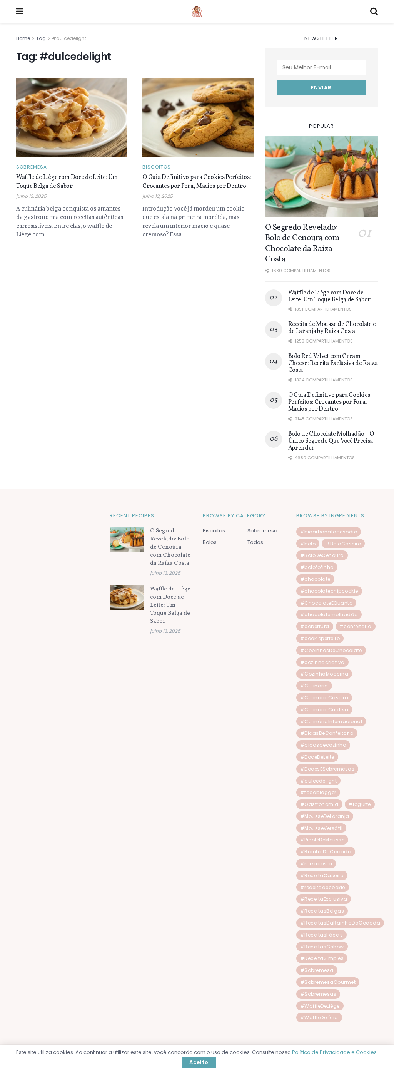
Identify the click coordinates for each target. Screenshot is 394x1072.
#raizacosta (316, 863)
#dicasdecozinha (323, 745)
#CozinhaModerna (324, 674)
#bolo (308, 543)
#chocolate (315, 579)
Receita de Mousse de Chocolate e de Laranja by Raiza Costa (332, 328)
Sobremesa (31, 167)
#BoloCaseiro (343, 543)
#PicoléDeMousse (322, 839)
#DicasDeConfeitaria (327, 733)
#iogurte (360, 804)
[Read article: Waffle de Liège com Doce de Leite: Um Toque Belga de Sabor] (71, 117)
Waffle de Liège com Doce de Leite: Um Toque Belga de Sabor (67, 181)
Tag (41, 38)
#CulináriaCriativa (324, 709)
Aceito (199, 1062)
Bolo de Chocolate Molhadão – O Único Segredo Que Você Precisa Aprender (331, 441)
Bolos (210, 542)
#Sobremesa (317, 970)
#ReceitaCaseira (322, 875)
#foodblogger (318, 792)
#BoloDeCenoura (322, 555)
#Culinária (314, 685)
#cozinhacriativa (322, 662)
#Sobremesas (318, 994)
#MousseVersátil (321, 828)
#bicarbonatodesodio (328, 531)
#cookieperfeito (320, 638)
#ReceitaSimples (322, 958)
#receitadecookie (322, 887)
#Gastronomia (319, 804)
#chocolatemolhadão (329, 614)
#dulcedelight (69, 38)
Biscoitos (156, 167)
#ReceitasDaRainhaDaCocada (340, 923)
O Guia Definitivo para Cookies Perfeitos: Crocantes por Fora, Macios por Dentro (196, 181)
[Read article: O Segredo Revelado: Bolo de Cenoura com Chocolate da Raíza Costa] (321, 176)
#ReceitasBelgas (322, 911)
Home (23, 38)
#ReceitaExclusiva (323, 899)
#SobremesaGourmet (328, 982)
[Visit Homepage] (197, 11)
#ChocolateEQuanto (326, 603)
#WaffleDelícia (319, 1017)
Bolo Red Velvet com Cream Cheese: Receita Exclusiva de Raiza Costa (333, 363)
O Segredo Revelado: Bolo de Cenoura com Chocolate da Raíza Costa (302, 244)
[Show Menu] (19, 11)
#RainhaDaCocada (326, 851)
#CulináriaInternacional (331, 721)
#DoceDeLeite (317, 757)
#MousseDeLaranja (324, 816)
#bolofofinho (317, 567)
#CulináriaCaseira (324, 697)
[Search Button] (374, 11)
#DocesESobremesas (327, 769)
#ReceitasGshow (322, 946)
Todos (255, 542)
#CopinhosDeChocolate (331, 650)
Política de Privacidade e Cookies (334, 1052)
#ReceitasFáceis (321, 935)
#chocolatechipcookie (329, 591)
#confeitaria (355, 626)
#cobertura (314, 626)
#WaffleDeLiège (320, 1006)
